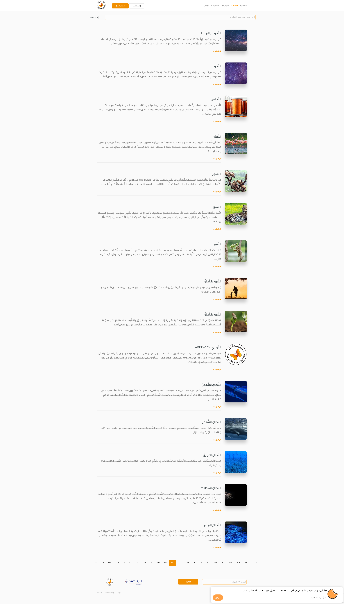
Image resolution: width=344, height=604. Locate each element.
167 (172, 563)
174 (223, 563)
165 (158, 563)
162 (137, 563)
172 (208, 563)
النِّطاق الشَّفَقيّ (211, 385)
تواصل (206, 5)
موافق (218, 597)
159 (117, 563)
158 (110, 563)
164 (151, 563)
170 (194, 563)
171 (201, 563)
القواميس (225, 5)
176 (238, 563)
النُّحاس (216, 99)
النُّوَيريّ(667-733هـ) (207, 347)
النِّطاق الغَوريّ (212, 455)
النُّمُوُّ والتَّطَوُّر (212, 314)
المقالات (235, 5)
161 (130, 563)
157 (102, 563)
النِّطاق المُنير (212, 525)
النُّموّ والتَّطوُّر (212, 281)
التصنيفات (215, 5)
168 (180, 563)
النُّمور (217, 207)
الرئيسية (243, 5)
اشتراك (188, 582)
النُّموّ (217, 244)
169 (187, 563)
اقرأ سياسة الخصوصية (317, 597)
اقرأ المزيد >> (217, 51)
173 (215, 563)
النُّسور (216, 174)
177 (246, 563)
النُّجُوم (216, 66)
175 (230, 563)
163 (144, 563)
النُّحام (217, 136)
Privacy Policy (109, 593)
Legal (119, 593)
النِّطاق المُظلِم (211, 488)
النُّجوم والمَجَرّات (210, 33)
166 (165, 563)
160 (124, 563)
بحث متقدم (94, 17)
